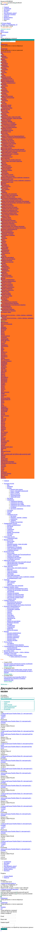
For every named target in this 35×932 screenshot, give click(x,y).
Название (7, 701)
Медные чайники (6, 120)
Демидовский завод (7, 447)
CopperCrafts (4, 339)
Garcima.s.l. (4, 355)
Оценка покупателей (10, 706)
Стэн (2, 470)
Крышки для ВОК (6, 294)
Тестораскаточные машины (9, 302)
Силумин (3, 466)
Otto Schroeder (5, 392)
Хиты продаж (8, 704)
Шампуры (4, 272)
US (5, 4)
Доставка (7, 10)
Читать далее (8, 666)
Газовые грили (5, 216)
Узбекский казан (15, 497)
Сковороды (4, 65)
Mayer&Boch (4, 377)
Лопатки (3, 242)
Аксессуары (4, 111)
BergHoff (3, 330)
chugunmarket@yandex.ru (8, 883)
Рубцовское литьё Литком (8, 463)
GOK (2, 350)
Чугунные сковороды (16, 508)
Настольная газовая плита (9, 213)
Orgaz (2, 390)
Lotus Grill (4, 371)
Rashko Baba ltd (5, 399)
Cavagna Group (5, 336)
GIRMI (2, 349)
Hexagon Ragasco (6, 361)
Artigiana (3, 327)
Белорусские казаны (16, 489)
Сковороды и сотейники (8, 122)
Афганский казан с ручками (9, 152)
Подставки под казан (7, 174)
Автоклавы (4, 171)
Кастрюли (4, 62)
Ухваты (3, 239)
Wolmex (3, 423)
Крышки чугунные (6, 282)
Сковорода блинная (16, 501)
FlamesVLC (4, 344)
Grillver (3, 358)
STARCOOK (4, 410)
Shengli (3, 414)
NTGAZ (3, 383)
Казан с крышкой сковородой (19, 491)
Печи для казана (6, 165)
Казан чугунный (15, 494)
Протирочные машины (7, 309)
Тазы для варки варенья (8, 125)
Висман (3, 439)
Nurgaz (3, 387)
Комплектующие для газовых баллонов (12, 226)
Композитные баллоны (7, 223)
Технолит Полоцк (6, 473)
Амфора (3, 191)
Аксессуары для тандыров (9, 194)
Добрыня (3, 448)
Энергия (3, 478)
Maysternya (4, 378)
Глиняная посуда (6, 77)
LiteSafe (3, 368)
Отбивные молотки (6, 260)
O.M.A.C (3, 389)
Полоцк (3, 457)
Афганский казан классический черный (12, 149)
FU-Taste (3, 341)
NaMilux (3, 384)
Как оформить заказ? (10, 13)
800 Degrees (4, 322)
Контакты (7, 19)
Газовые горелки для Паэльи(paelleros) (12, 136)
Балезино (4, 433)
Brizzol (3, 333)
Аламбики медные (6, 128)
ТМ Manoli (4, 472)
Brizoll (2, 331)
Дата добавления (6, 698)
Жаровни (3, 56)
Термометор (4, 269)
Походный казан (15, 495)
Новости (6, 16)
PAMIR (3, 393)
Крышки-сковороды (6, 288)
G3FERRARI (4, 346)
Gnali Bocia (4, 356)
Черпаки (3, 236)
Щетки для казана (6, 275)
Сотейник (13, 507)
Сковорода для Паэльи (8, 142)
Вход (2, 30)
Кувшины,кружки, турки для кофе (11, 117)
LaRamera (4, 367)
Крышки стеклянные (7, 285)
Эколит (3, 476)
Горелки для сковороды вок (9, 210)
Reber (2, 401)
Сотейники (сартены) (7, 145)
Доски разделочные (7, 230)
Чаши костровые (6, 168)
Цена (5, 703)
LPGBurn (3, 365)
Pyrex (2, 396)
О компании (7, 8)
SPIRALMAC (4, 408)
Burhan (3, 334)
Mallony (3, 374)
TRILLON (3, 418)
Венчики (3, 263)
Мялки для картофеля (7, 257)
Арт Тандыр (4, 432)
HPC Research (5, 359)
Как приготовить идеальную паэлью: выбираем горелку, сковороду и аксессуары (18, 664)
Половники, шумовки (7, 233)
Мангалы (3, 162)
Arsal (2, 325)
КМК (2, 450)
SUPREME (4, 411)
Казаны (3, 59)
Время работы (8, 17)
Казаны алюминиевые (7, 81)
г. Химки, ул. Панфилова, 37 (9, 24)
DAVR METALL (5, 340)
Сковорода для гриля (16, 502)
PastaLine (4, 395)
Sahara (3, 413)
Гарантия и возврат (10, 14)
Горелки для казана (6, 204)
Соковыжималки (6, 306)
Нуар (2, 452)
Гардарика (4, 442)
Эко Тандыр (4, 475)
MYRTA (3, 373)
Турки (2, 74)
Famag (3, 343)
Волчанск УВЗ (5, 441)
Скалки (3, 254)
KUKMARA (4, 364)
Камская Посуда (5, 451)
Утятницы (4, 68)
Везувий (3, 438)
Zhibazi (3, 426)
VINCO (3, 421)
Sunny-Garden (5, 415)
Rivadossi (3, 407)
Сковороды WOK (6, 106)
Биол (2, 436)
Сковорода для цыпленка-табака (20, 505)
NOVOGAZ (4, 381)
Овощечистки (5, 251)
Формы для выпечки (7, 96)
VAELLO (3, 420)
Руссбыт (3, 464)
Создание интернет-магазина (9, 889)
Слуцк (2, 469)
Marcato (3, 376)
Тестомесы (4, 299)
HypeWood (4, 362)
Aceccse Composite (6, 324)
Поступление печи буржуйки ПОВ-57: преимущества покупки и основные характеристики (15, 678)
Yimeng (3, 424)
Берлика (3, 435)
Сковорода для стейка (17, 504)
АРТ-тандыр (4, 188)
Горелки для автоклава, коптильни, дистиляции (15, 201)
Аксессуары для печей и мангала (11, 159)
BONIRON (4, 328)
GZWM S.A (4, 352)
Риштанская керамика (7, 461)
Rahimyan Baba (5, 398)
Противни (4, 99)
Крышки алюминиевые (7, 279)
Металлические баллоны (8, 220)
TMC (2, 417)
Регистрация (4, 32)
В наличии (7, 709)
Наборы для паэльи (7, 139)
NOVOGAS (4, 380)
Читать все (4, 684)
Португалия (4, 458)
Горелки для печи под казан (9, 207)
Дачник (3, 445)
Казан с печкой (14, 492)
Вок (2, 53)
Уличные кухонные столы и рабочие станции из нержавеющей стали (20, 577)
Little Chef (4, 370)
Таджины (13, 520)
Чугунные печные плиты (14, 655)
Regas (2, 402)
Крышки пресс (5, 291)
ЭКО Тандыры (5, 185)
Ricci (2, 404)
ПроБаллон (4, 460)
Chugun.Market (8, 876)
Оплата (6, 11)
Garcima (3, 353)
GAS (2, 347)
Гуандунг (3, 444)
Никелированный (6, 155)
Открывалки (4, 248)
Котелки (3, 87)
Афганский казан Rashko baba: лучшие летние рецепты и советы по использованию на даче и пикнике (18, 671)
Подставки (4, 245)
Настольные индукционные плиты (11, 198)
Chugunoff (4, 337)
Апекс (2, 430)
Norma (3, 386)
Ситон (2, 467)
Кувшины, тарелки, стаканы (18, 517)
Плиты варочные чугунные (18, 656)
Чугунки (3, 71)
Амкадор (3, 427)
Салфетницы (5, 266)
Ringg (2, 405)
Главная (6, 7)
